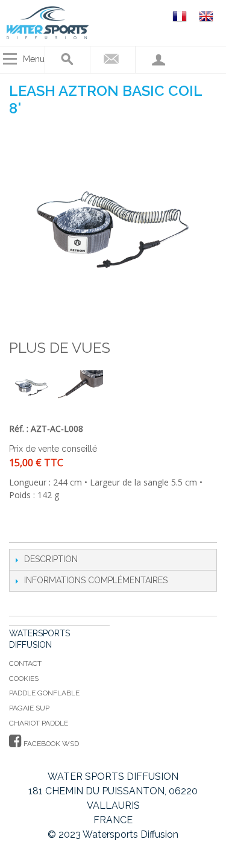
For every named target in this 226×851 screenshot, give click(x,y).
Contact (25, 663)
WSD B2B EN (208, 15)
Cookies (24, 678)
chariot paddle (38, 723)
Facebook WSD (50, 743)
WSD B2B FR (181, 15)
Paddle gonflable (44, 693)
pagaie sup (29, 708)
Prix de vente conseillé (53, 449)
